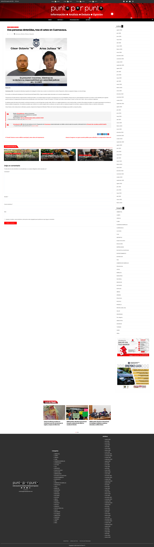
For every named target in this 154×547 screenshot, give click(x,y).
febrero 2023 (119, 164)
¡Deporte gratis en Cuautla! (88, 157)
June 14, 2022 (35, 125)
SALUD (118, 311)
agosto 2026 (119, 30)
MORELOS (119, 272)
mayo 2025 (119, 78)
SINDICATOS (120, 320)
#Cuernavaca (18, 34)
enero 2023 (119, 167)
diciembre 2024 (120, 93)
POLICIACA (119, 298)
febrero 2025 (119, 87)
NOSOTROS (65, 541)
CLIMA (118, 221)
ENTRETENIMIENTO (121, 253)
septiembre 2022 (120, 180)
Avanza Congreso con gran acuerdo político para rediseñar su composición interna (88, 137)
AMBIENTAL (7, 153)
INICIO (50, 20)
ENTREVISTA (120, 256)
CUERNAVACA (44, 153)
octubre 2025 (119, 62)
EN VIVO (88, 20)
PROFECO (119, 304)
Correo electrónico (8, 204)
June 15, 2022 (28, 119)
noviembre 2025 (120, 58)
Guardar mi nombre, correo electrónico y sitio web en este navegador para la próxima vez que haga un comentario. (30, 219)
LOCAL (9, 27)
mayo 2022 (119, 193)
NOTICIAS (60, 20)
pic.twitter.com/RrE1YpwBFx (100, 124)
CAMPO (118, 215)
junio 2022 (119, 189)
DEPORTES (81, 155)
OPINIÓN (119, 295)
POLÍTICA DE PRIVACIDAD (85, 541)
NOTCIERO (119, 285)
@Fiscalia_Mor (90, 124)
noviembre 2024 (120, 97)
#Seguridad (31, 34)
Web (5, 211)
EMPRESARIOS (120, 247)
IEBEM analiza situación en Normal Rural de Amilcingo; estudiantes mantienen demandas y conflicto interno (76, 423)
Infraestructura (120, 266)
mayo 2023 (119, 154)
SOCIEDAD (19, 153)
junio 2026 (119, 36)
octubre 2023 (119, 138)
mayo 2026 (119, 39)
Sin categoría (119, 317)
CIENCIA (119, 218)
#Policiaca (27, 34)
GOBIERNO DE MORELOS (123, 263)
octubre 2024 (119, 100)
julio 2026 (119, 33)
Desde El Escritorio (121, 240)
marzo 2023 (119, 161)
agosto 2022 (119, 183)
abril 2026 (119, 42)
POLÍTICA (119, 301)
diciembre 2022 (120, 170)
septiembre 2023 (120, 141)
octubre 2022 (119, 177)
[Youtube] (130, 1)
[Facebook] (124, 1)
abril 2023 (119, 157)
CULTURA (119, 231)
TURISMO (119, 327)
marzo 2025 (119, 84)
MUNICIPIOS (85, 155)
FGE (118, 259)
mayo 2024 (119, 116)
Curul (118, 234)
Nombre (6, 196)
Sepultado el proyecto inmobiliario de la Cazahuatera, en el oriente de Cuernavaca (20, 156)
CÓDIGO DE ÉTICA (74, 541)
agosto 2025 (119, 68)
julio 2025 (119, 71)
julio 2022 (119, 186)
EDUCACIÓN (120, 243)
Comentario (7, 171)
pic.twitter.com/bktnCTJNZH (37, 117)
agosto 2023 (119, 145)
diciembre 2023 (120, 132)
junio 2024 (119, 113)
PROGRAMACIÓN (74, 20)
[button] (61, 19)
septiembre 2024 (120, 103)
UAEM (118, 330)
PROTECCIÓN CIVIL (121, 307)
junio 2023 (119, 151)
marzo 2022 (119, 199)
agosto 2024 (119, 106)
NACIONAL (119, 279)
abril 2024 (119, 119)
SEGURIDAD (16, 27)
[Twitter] (127, 1)
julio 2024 (119, 109)
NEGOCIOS (14, 153)
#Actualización (16, 124)
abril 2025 (119, 81)
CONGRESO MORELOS (122, 224)
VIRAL (118, 333)
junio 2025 (119, 74)
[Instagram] (133, 1)
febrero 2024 (119, 125)
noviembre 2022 (120, 173)
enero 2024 (119, 129)
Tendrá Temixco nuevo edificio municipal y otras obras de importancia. (25, 137)
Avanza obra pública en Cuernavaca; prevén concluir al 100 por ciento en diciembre (57, 156)
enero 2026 (119, 52)
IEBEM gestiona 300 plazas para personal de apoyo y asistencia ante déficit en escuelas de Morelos (54, 423)
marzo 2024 (119, 122)
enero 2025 (119, 90)
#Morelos (23, 34)
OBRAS (52, 153)
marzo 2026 (119, 46)
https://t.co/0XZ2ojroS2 (25, 117)
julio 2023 (119, 148)
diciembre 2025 (120, 55)
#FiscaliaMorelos (20, 113)
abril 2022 (119, 196)
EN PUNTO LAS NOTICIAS (123, 250)
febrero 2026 (119, 49)
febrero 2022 (119, 202)
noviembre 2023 (120, 135)
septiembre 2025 (120, 65)
